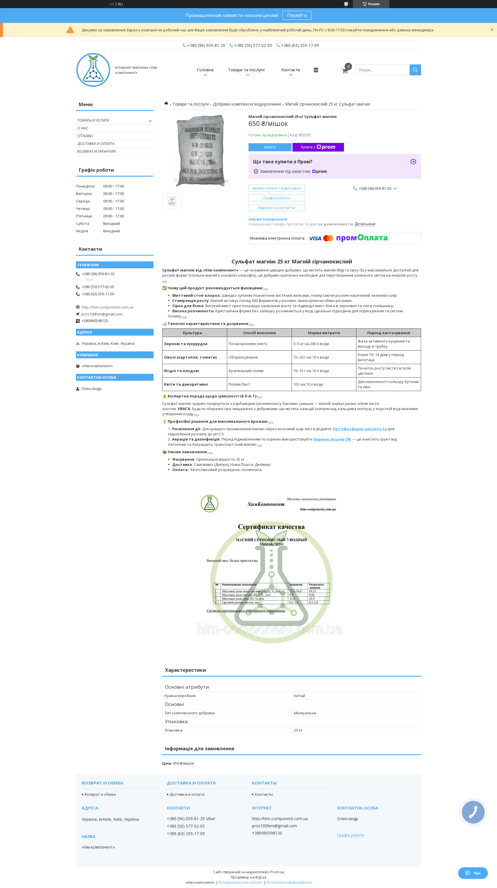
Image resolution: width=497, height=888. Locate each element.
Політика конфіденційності (289, 882)
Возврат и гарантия (96, 151)
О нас (82, 128)
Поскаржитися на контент (240, 882)
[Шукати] (415, 69)
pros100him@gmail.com (102, 314)
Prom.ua (277, 872)
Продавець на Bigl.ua (248, 877)
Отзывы (85, 135)
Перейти (297, 15)
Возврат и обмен (100, 794)
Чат (477, 873)
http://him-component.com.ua (107, 307)
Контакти (290, 69)
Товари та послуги (246, 69)
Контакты (264, 794)
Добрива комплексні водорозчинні (247, 104)
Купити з (308, 147)
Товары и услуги (93, 120)
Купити (270, 147)
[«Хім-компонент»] (93, 70)
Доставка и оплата (95, 143)
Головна (205, 69)
